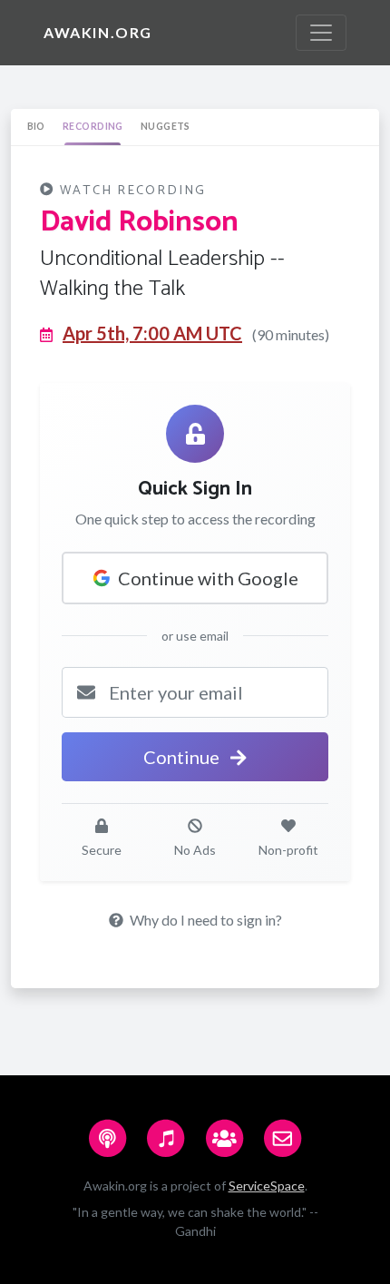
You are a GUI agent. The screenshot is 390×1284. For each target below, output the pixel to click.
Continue (183, 757)
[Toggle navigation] (321, 33)
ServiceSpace (267, 1185)
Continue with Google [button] (208, 578)
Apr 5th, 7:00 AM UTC (152, 333)
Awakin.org (98, 32)
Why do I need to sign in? (204, 919)
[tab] (36, 127)
